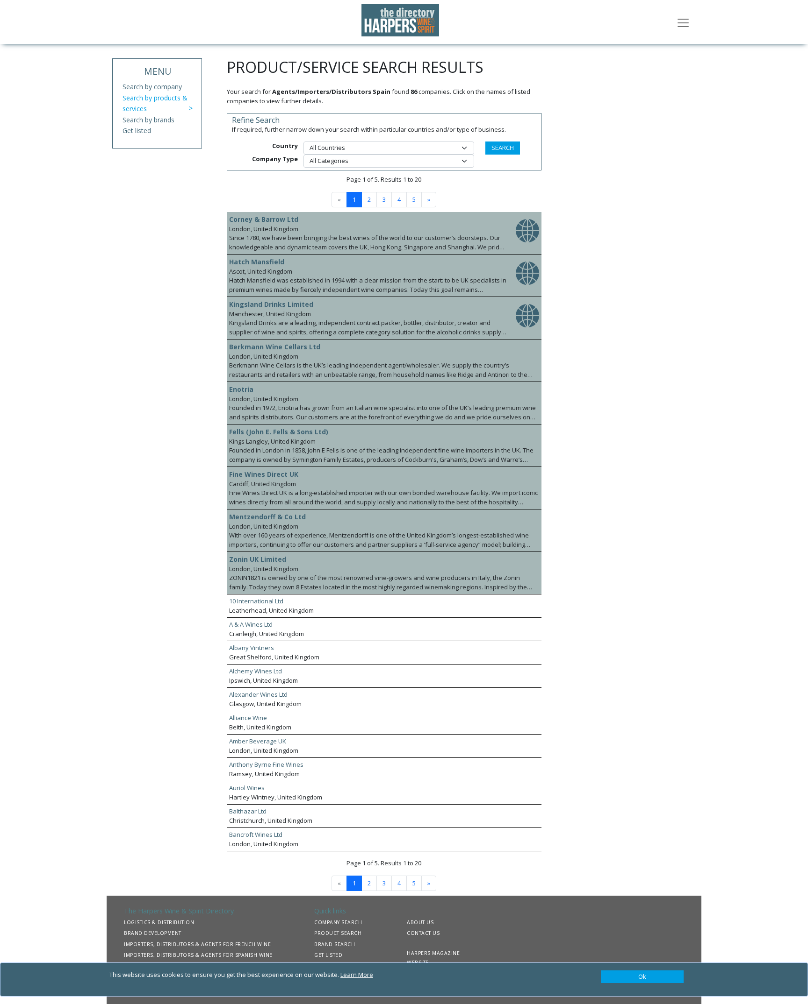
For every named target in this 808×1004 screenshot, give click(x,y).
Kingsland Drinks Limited (271, 304)
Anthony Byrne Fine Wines (266, 764)
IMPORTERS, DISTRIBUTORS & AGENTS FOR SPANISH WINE (198, 955)
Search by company (152, 86)
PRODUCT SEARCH (337, 933)
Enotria (241, 389)
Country (285, 145)
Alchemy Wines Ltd (255, 671)
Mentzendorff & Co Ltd (267, 516)
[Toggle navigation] (683, 22)
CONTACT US (423, 933)
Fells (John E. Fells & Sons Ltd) (278, 431)
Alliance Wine (248, 718)
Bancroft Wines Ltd (255, 834)
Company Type (275, 159)
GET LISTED (328, 955)
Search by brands (148, 119)
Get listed (137, 130)
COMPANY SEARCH (338, 922)
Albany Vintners (251, 647)
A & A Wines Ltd (251, 624)
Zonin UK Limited (257, 559)
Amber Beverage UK (257, 741)
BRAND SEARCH (334, 944)
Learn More (356, 974)
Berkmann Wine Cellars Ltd (274, 346)
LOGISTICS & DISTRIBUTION (159, 922)
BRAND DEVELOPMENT (152, 933)
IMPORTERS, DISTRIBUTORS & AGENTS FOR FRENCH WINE (197, 944)
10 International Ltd (256, 601)
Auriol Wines (247, 788)
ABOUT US (420, 922)
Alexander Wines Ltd (258, 694)
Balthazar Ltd (248, 811)
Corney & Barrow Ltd (263, 219)
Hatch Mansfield (256, 261)
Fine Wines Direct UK (263, 474)
